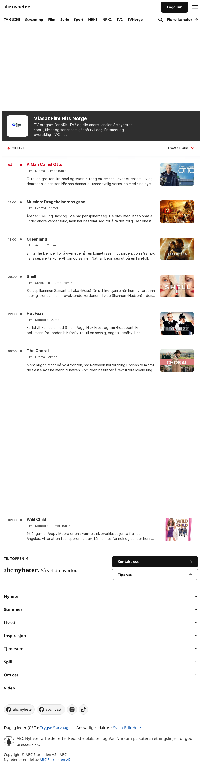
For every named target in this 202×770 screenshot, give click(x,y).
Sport (79, 19)
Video (9, 688)
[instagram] (72, 709)
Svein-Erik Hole (127, 727)
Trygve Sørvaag (54, 727)
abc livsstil (54, 709)
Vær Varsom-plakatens (130, 738)
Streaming (34, 19)
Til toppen (14, 558)
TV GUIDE (12, 19)
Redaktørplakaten (85, 738)
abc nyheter (23, 709)
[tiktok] (83, 709)
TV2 (120, 19)
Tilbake (18, 148)
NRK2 (107, 19)
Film (51, 19)
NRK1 (92, 19)
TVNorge (135, 19)
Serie (64, 19)
